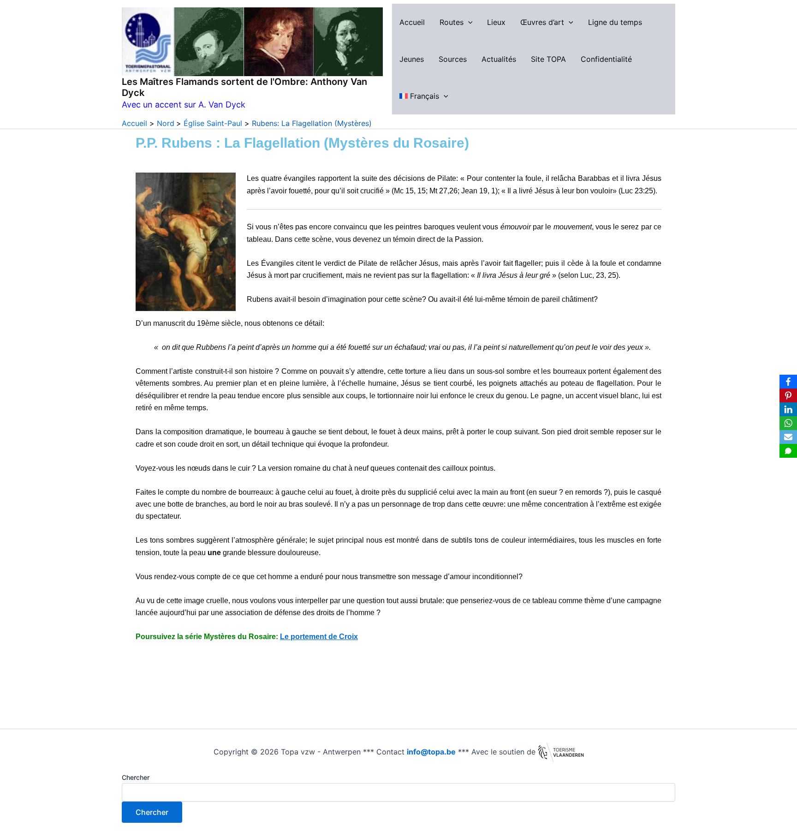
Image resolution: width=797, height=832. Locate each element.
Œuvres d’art (542, 22)
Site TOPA (548, 59)
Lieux (496, 22)
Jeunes (411, 59)
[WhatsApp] (788, 423)
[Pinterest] (788, 395)
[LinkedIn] (788, 409)
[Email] (788, 437)
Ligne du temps (615, 22)
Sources (453, 59)
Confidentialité (606, 59)
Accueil (412, 22)
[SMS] (788, 451)
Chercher (135, 777)
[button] (468, 22)
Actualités (499, 59)
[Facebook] (788, 382)
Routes (452, 22)
